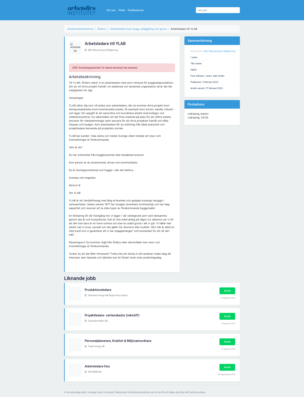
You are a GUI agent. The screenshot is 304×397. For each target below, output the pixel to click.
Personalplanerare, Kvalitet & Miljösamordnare (118, 341)
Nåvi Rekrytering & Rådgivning (219, 51)
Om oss (111, 10)
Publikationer (136, 10)
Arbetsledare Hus (97, 366)
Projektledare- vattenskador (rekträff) (112, 315)
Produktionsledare (98, 290)
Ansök (227, 290)
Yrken (121, 10)
